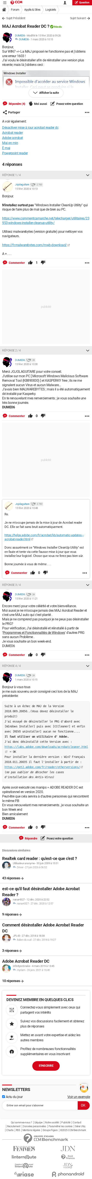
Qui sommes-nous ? (21, 1122)
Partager (14, 112)
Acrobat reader (12, 133)
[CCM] (16, 2)
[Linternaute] (24, 1157)
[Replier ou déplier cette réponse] (87, 175)
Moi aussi (40, 103)
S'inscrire (46, 1065)
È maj (6, 148)
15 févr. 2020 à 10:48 (26, 508)
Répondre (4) (16, 103)
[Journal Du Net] (68, 1148)
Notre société (52, 1122)
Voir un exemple (78, 1097)
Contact (77, 1122)
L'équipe (38, 1122)
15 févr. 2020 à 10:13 (26, 188)
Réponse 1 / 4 (11, 175)
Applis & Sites (32, 9)
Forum (15, 9)
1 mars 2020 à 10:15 (42, 39)
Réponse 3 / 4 (11, 585)
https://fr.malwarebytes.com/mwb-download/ (34, 245)
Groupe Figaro (50, 1130)
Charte (9, 1130)
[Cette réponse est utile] (30, 263)
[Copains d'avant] (24, 1165)
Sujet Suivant (78, 18)
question (84, 2)
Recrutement (14, 1126)
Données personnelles (34, 1126)
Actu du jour (14, 1097)
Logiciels (50, 9)
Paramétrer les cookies (61, 1126)
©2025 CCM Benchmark (73, 1130)
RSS (18, 1130)
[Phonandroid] (68, 1174)
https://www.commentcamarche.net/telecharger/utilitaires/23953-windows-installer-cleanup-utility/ (45, 220)
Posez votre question (69, 103)
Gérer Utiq (80, 1126)
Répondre (30, 838)
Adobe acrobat (12, 138)
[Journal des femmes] (24, 1148)
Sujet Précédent (15, 18)
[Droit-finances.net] (68, 1157)
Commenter (16, 262)
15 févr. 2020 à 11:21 (26, 598)
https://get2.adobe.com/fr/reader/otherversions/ (42, 767)
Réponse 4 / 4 (11, 666)
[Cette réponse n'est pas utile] (43, 263)
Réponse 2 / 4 (11, 350)
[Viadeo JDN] (68, 1165)
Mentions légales (31, 1130)
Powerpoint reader (15, 153)
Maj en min (10, 143)
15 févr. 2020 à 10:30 (26, 364)
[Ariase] (24, 1174)
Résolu (58, 26)
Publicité (65, 1122)
